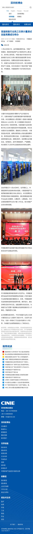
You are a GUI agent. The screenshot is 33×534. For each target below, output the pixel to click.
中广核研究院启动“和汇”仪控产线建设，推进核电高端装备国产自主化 (17, 385)
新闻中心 (4, 429)
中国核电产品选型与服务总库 (10, 471)
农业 (2, 516)
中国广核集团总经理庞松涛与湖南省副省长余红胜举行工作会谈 (17, 359)
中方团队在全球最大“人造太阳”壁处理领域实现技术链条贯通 (17, 382)
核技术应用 (12, 19)
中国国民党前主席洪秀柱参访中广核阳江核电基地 (17, 362)
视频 (2, 462)
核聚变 (19, 16)
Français (19, 11)
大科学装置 (4, 486)
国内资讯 (5, 24)
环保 (2, 507)
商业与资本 (4, 492)
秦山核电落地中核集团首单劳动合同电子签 (17, 354)
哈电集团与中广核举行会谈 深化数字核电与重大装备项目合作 (17, 364)
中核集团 (17, 41)
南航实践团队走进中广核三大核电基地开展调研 (17, 357)
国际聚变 (4, 483)
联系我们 (4, 438)
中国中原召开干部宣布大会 (12, 377)
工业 (2, 510)
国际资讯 (16, 24)
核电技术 (4, 468)
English (13, 11)
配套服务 (4, 432)
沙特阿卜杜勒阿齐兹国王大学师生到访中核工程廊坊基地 (17, 380)
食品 (2, 513)
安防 (2, 519)
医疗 (2, 501)
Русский (26, 11)
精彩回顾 (4, 435)
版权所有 (20, 524)
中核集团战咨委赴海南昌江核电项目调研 (16, 375)
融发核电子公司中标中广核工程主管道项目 (17, 352)
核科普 (3, 465)
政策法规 (27, 24)
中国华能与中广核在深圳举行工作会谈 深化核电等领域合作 (17, 367)
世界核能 (11, 16)
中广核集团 (10, 41)
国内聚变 (4, 480)
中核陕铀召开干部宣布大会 (12, 370)
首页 (10, 14)
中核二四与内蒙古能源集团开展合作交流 (16, 387)
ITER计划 (4, 489)
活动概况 (4, 426)
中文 (8, 11)
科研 (2, 504)
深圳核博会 (20, 14)
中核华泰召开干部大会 (11, 372)
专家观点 (4, 459)
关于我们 (12, 524)
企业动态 (4, 456)
